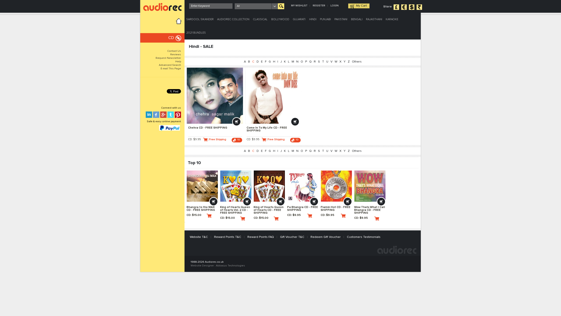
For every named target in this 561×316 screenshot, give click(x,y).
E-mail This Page (171, 68)
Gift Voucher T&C (292, 237)
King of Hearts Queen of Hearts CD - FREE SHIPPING (269, 210)
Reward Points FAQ (260, 237)
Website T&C (199, 237)
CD (171, 38)
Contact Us (174, 51)
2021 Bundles (196, 32)
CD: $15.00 (193, 215)
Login (334, 5)
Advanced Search (170, 65)
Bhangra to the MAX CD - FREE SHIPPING (200, 209)
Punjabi (325, 19)
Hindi (312, 19)
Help (178, 61)
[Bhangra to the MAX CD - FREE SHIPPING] (202, 186)
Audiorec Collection (233, 19)
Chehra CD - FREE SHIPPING (207, 127)
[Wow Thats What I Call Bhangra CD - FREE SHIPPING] (370, 186)
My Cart (361, 5)
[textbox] (211, 6)
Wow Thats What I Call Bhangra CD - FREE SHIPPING (369, 210)
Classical (260, 19)
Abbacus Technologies (230, 265)
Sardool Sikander (200, 19)
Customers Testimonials (363, 237)
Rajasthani (374, 19)
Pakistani (340, 19)
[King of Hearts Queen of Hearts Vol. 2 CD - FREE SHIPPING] (236, 186)
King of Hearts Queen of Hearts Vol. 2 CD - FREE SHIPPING (235, 210)
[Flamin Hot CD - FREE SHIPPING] (336, 186)
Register (319, 5)
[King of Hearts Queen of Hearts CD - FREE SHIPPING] (269, 186)
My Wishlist (299, 5)
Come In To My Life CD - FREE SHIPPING (267, 129)
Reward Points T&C (227, 237)
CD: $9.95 (194, 139)
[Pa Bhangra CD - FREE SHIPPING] (303, 186)
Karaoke (392, 19)
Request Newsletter (168, 58)
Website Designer (202, 265)
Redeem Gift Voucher (326, 237)
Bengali (356, 19)
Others (357, 61)
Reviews (175, 54)
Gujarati (299, 19)
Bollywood (280, 19)
